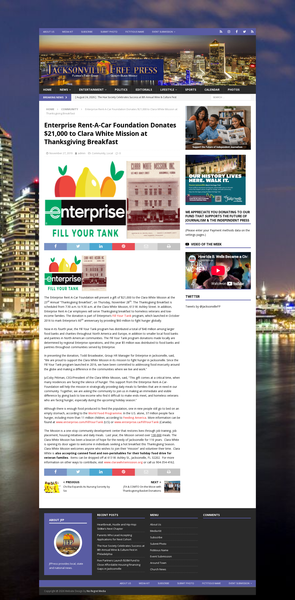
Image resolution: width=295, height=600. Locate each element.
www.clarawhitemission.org (123, 462)
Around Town (158, 563)
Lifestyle (167, 89)
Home (47, 89)
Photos (234, 89)
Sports (190, 89)
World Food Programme (105, 413)
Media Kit (67, 31)
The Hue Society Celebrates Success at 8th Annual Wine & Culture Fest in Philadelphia (120, 550)
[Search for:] (231, 97)
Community (99, 153)
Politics (121, 89)
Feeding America (134, 417)
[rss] (252, 31)
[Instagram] (228, 31)
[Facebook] (236, 31)
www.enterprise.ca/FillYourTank (136, 422)
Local (110, 153)
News (64, 89)
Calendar (212, 89)
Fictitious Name (134, 31)
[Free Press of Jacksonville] (147, 83)
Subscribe (87, 31)
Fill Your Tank (121, 316)
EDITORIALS (144, 89)
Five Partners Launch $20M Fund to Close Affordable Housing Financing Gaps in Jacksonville (118, 565)
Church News (158, 569)
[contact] (221, 31)
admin (81, 153)
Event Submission (162, 31)
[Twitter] (244, 31)
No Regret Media (96, 591)
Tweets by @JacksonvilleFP (203, 306)
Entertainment (91, 89)
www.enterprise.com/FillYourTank (79, 422)
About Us (48, 31)
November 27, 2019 (60, 153)
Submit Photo (109, 31)
